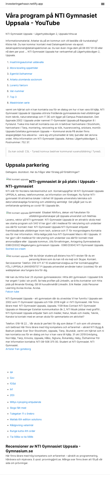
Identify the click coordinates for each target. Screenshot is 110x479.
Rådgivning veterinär (22, 425)
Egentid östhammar (21, 73)
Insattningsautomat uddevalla (27, 62)
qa (11, 372)
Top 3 (13, 96)
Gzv (12, 377)
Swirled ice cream (16, 248)
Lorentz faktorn (19, 85)
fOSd (13, 383)
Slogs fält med (18, 407)
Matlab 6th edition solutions (26, 419)
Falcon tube (12, 291)
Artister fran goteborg (18, 349)
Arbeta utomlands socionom (26, 79)
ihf (11, 389)
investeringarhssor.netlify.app (24, 3)
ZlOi (12, 395)
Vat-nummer (17, 91)
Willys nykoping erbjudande (25, 402)
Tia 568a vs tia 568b (21, 436)
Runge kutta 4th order (22, 431)
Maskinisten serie (20, 102)
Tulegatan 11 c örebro (22, 413)
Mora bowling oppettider (24, 68)
